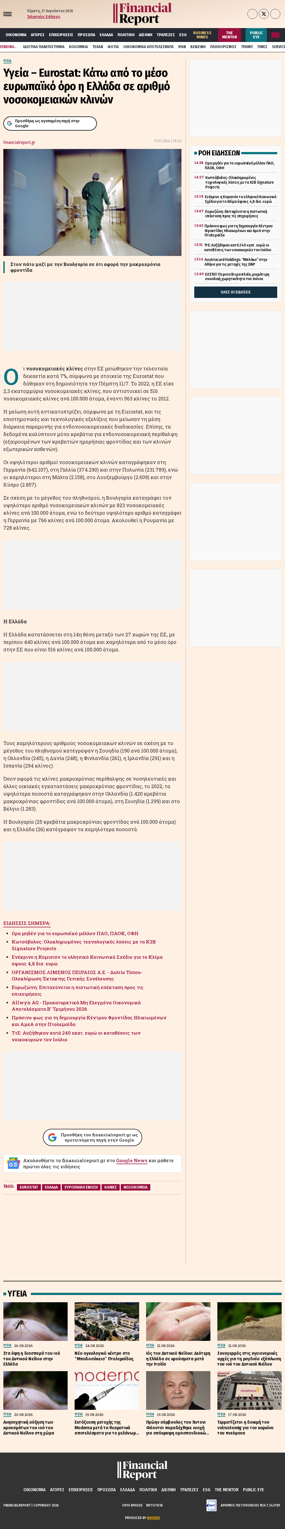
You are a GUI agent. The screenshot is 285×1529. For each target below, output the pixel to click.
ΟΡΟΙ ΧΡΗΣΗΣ (132, 1505)
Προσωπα (86, 34)
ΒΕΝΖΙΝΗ (198, 46)
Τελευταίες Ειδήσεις (43, 16)
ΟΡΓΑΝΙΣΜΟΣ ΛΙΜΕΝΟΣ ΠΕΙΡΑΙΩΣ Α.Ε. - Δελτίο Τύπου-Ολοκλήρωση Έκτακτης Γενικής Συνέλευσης (77, 975)
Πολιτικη (125, 34)
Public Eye (256, 34)
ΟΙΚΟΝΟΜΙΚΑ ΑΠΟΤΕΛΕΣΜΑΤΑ (148, 46)
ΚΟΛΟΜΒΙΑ (78, 46)
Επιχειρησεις (61, 34)
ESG (183, 34)
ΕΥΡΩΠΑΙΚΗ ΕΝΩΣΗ (81, 1187)
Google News (132, 1160)
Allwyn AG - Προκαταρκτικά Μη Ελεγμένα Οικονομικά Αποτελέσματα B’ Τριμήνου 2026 (76, 1005)
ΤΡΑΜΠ (247, 46)
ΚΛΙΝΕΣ (110, 1187)
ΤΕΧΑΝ (97, 46)
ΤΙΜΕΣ (262, 46)
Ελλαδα (106, 34)
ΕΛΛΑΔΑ (51, 1187)
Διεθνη (145, 34)
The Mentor (229, 34)
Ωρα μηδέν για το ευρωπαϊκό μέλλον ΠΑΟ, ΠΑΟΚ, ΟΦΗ (75, 933)
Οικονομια (16, 34)
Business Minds (202, 34)
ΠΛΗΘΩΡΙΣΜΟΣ (223, 46)
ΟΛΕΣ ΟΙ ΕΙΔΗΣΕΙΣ (236, 292)
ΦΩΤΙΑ (113, 46)
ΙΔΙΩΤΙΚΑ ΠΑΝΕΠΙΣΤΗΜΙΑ (44, 46)
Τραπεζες (166, 34)
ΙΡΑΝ (182, 46)
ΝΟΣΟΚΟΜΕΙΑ (136, 1187)
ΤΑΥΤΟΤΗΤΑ (154, 1505)
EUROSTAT (29, 1187)
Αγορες (38, 34)
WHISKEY (153, 1518)
